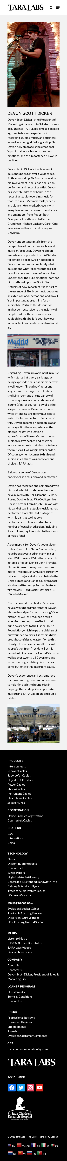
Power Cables (16, 784)
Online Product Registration (25, 816)
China (11, 842)
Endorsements (16, 1026)
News (11, 859)
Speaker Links (16, 802)
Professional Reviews (21, 1017)
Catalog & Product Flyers (23, 886)
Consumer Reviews (19, 1022)
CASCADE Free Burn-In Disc (25, 943)
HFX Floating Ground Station (25, 922)
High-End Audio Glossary (23, 877)
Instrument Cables (19, 793)
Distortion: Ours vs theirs (23, 917)
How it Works (16, 992)
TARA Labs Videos (19, 947)
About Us (13, 965)
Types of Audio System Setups (26, 891)
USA (10, 833)
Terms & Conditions (19, 996)
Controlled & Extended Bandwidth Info (32, 881)
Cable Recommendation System (27, 1049)
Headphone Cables (19, 798)
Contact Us (14, 970)
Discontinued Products (22, 863)
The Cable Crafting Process (24, 913)
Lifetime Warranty (19, 895)
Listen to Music (17, 938)
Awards (12, 1031)
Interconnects (16, 766)
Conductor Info (17, 868)
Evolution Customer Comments (27, 1035)
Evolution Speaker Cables (23, 908)
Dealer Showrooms (19, 952)
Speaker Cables (17, 771)
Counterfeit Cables (19, 820)
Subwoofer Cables (19, 775)
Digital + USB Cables (20, 780)
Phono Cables (16, 789)
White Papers (16, 872)
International (15, 838)
